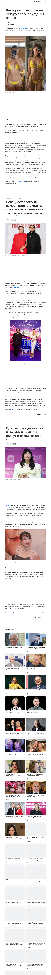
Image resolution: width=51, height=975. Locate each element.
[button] (25, 63)
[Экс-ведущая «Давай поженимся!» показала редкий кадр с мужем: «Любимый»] (15, 727)
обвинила (15, 613)
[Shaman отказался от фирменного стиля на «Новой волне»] (15, 896)
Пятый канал (15, 287)
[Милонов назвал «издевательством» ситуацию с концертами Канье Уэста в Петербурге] (36, 664)
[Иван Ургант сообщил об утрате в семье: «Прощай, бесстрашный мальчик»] (36, 643)
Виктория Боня (24, 28)
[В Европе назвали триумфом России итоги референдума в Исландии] (36, 854)
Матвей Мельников (13, 281)
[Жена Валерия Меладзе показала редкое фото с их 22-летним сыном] (15, 812)
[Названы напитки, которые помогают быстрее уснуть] (36, 875)
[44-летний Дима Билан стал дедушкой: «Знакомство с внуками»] (15, 854)
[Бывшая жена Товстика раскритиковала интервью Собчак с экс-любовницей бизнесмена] (15, 833)
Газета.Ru (20, 6)
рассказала (21, 181)
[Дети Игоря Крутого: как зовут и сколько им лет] (36, 791)
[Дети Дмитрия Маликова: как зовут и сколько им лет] (36, 770)
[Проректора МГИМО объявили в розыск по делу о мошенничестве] (36, 917)
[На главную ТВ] (6, 1)
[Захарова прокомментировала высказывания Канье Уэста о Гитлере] (36, 960)
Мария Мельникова (34, 281)
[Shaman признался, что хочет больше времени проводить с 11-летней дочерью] (15, 664)
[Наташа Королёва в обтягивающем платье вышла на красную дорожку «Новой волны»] (15, 770)
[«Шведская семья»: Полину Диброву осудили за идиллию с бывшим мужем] (15, 960)
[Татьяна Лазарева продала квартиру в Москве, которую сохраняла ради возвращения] (15, 706)
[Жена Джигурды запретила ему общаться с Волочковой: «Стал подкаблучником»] (36, 748)
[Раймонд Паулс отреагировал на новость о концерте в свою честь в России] (15, 643)
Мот (6, 281)
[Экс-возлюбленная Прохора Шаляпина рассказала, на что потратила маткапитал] (15, 685)
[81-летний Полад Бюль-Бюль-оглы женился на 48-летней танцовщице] (36, 685)
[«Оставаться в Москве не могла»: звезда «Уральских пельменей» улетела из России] (15, 917)
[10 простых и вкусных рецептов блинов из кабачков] (36, 833)
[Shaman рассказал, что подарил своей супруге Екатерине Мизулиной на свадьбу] (15, 748)
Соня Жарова (13, 219)
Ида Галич (8, 505)
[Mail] (4, 1)
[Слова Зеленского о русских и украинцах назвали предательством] (36, 706)
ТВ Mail (20, 198)
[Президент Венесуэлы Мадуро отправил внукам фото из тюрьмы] (36, 896)
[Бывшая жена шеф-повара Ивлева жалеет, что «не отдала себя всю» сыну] (36, 727)
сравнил (13, 409)
